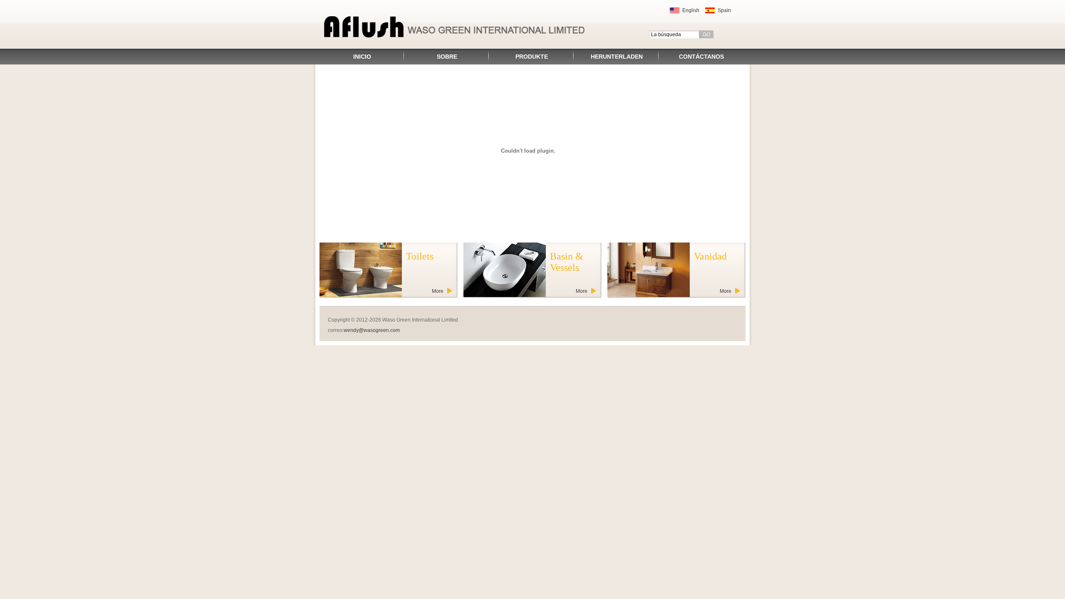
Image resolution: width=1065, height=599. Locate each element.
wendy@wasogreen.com (372, 330)
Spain (724, 10)
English (690, 10)
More (437, 291)
